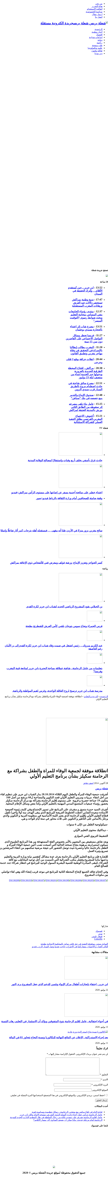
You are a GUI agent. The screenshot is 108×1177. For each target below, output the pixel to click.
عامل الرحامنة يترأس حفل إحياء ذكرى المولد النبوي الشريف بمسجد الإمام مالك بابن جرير (61, 1114)
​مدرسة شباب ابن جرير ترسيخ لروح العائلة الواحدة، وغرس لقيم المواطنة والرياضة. (57, 690)
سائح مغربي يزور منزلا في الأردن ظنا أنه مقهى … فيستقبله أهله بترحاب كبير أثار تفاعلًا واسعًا (51, 530)
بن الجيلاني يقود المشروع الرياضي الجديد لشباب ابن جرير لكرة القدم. (64, 606)
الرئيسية (98, 29)
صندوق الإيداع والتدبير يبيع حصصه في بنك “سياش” (86, 397)
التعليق (104, 1074)
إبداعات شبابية (95, 37)
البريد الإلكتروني (100, 1085)
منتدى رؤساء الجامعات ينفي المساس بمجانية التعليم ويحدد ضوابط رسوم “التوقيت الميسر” (85, 316)
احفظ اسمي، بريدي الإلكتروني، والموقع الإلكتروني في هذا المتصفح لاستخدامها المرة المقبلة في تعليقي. (57, 1095)
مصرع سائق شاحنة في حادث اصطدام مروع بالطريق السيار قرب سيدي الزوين (85, 386)
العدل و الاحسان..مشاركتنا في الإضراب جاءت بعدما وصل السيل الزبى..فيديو (70, 946)
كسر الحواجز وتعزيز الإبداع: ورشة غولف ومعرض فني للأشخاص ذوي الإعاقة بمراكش (56, 562)
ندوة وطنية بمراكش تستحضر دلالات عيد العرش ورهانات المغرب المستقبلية (87, 302)
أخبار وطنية (97, 32)
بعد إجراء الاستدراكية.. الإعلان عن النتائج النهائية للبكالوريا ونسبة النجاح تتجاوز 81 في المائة (58, 1037)
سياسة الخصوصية (94, 11)
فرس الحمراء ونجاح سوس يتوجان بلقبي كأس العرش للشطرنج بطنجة (64, 626)
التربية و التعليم (91, 696)
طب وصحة (97, 45)
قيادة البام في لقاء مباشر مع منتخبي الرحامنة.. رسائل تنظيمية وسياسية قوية (67, 1112)
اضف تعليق (88, 783)
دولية (100, 40)
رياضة (99, 42)
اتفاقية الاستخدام (94, 9)
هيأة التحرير (97, 6)
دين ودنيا (98, 53)
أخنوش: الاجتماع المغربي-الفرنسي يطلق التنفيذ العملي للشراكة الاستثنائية (85, 419)
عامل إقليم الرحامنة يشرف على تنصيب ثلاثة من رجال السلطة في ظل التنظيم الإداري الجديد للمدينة (56, 1117)
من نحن (98, 3)
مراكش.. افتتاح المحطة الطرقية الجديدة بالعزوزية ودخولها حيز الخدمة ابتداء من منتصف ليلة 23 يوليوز (85, 373)
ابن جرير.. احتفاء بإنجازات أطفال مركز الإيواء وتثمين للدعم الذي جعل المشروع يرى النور (59, 984)
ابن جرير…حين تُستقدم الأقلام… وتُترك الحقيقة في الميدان (85, 290)
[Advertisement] (99, 110)
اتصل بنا (98, 17)
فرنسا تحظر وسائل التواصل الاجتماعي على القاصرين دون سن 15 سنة (84, 338)
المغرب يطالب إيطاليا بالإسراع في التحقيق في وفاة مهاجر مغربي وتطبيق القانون (86, 350)
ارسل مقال (97, 14)
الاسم (104, 1079)
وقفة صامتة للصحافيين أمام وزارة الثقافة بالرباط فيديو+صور (69, 498)
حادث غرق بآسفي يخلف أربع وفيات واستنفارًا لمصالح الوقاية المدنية (65, 460)
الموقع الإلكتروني (100, 1090)
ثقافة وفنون (96, 50)
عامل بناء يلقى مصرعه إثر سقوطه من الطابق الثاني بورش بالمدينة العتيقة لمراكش (85, 407)
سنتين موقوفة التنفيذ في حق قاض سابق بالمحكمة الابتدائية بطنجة (74, 944)
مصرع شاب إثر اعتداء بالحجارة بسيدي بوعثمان (86, 328)
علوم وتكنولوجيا (95, 48)
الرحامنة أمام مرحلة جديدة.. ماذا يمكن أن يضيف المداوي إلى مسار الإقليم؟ (67, 1120)
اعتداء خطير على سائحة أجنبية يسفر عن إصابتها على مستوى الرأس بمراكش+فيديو (56, 492)
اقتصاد (99, 34)
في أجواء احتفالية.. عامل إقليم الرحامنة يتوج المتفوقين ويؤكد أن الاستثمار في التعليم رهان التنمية (54, 1021)
